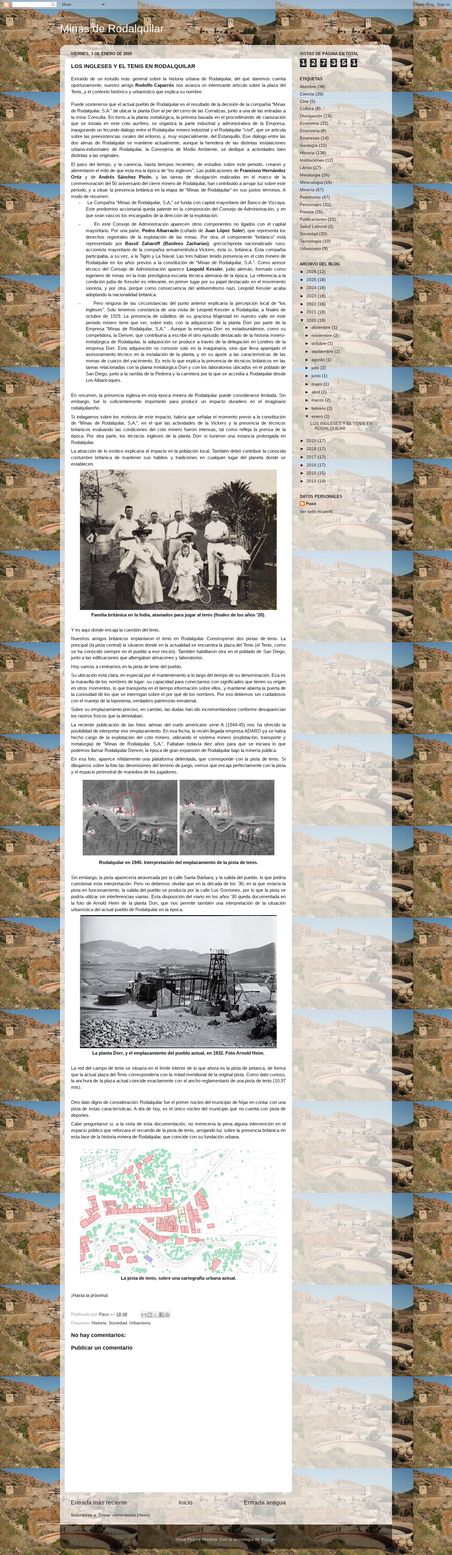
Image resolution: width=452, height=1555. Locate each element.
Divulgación (311, 116)
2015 (312, 473)
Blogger (268, 1539)
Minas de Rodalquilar (112, 28)
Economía (309, 130)
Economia (309, 123)
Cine (304, 101)
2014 (312, 481)
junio (316, 376)
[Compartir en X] (156, 1315)
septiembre (323, 351)
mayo (317, 384)
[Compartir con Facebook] (161, 1315)
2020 (312, 320)
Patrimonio (310, 197)
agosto (318, 359)
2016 (312, 465)
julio (315, 368)
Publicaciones (313, 219)
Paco (311, 503)
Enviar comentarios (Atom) (124, 1515)
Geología (309, 145)
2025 (312, 279)
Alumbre (308, 86)
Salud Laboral (313, 226)
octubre (319, 343)
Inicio (185, 1502)
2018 (312, 448)
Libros (306, 167)
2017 (312, 457)
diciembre (321, 327)
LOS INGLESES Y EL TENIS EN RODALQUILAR (341, 426)
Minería (307, 190)
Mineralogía (311, 182)
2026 (312, 271)
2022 (312, 304)
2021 (312, 312)
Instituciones (312, 160)
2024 (312, 287)
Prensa (307, 212)
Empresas (309, 138)
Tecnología (310, 241)
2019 (312, 440)
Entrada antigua (265, 1502)
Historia (99, 1323)
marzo (318, 400)
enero (317, 416)
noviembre (322, 335)
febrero (319, 408)
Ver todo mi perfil (316, 511)
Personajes (311, 204)
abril (316, 392)
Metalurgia (310, 175)
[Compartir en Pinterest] (167, 1315)
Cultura (307, 108)
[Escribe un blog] (150, 1315)
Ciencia (307, 94)
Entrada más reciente (99, 1502)
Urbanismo (140, 1323)
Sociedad (118, 1323)
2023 (312, 296)
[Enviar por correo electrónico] (144, 1315)
